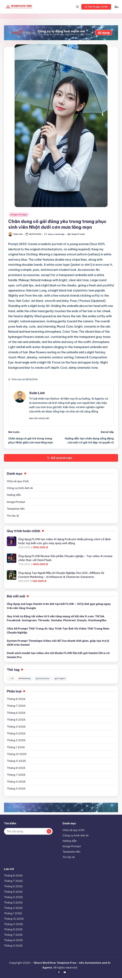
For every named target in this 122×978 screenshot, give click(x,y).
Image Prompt (19, 214)
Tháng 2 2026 (16, 740)
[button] (96, 7)
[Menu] (116, 7)
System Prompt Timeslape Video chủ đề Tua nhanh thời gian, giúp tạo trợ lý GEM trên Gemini (58, 642)
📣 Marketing (24, 678)
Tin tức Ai (13, 515)
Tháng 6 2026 (16, 712)
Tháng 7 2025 (16, 774)
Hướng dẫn (14, 494)
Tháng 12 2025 (17, 754)
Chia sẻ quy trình (18, 481)
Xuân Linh (37, 393)
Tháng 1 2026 (16, 747)
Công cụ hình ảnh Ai (20, 488)
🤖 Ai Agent (60, 678)
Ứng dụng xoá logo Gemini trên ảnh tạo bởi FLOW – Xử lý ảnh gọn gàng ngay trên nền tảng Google (59, 605)
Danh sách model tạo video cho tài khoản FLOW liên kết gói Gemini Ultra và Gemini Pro (58, 655)
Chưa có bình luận (56, 234)
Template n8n (16, 508)
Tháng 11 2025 (16, 761)
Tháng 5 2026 (16, 719)
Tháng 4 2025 (16, 781)
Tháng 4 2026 (16, 726)
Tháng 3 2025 (16, 788)
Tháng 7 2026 (16, 705)
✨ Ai (11, 678)
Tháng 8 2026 (16, 699)
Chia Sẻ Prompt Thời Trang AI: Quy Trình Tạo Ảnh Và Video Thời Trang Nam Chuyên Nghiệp (58, 630)
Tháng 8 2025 (16, 767)
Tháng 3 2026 (16, 733)
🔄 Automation (42, 678)
